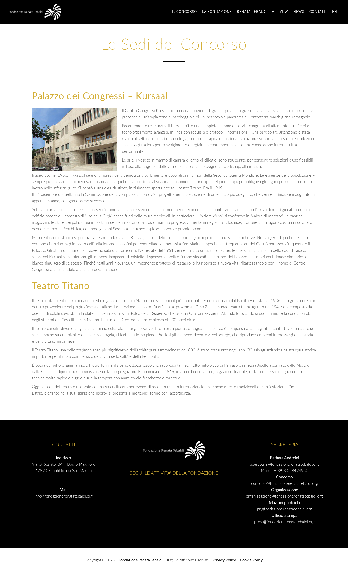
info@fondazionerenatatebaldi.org (64, 496)
